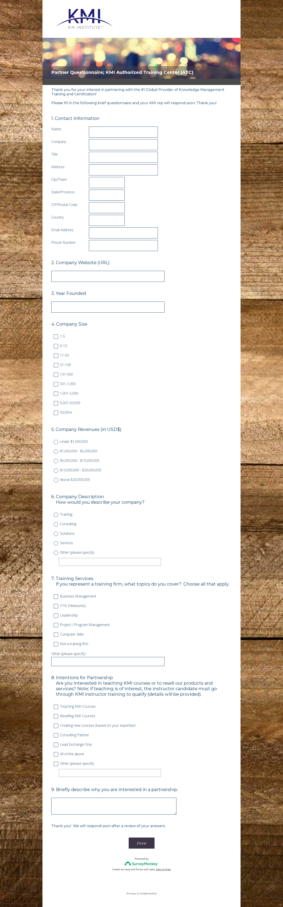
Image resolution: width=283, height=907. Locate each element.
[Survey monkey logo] (141, 864)
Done (141, 843)
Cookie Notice (148, 893)
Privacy (131, 893)
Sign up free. (163, 869)
